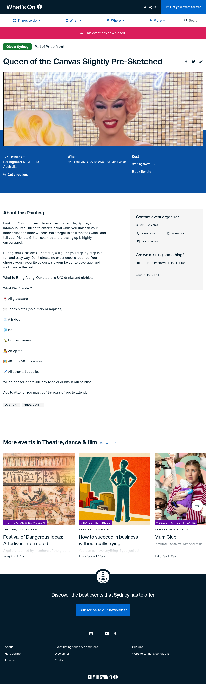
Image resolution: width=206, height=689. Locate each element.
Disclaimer (62, 653)
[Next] (197, 505)
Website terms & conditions (150, 653)
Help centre (13, 653)
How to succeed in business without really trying (108, 540)
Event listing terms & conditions (76, 647)
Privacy (10, 660)
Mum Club (165, 536)
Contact (60, 660)
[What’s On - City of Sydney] (24, 7)
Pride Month (56, 46)
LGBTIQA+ (12, 404)
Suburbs (137, 647)
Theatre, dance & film (20, 529)
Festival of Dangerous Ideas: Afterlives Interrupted (33, 540)
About (9, 647)
